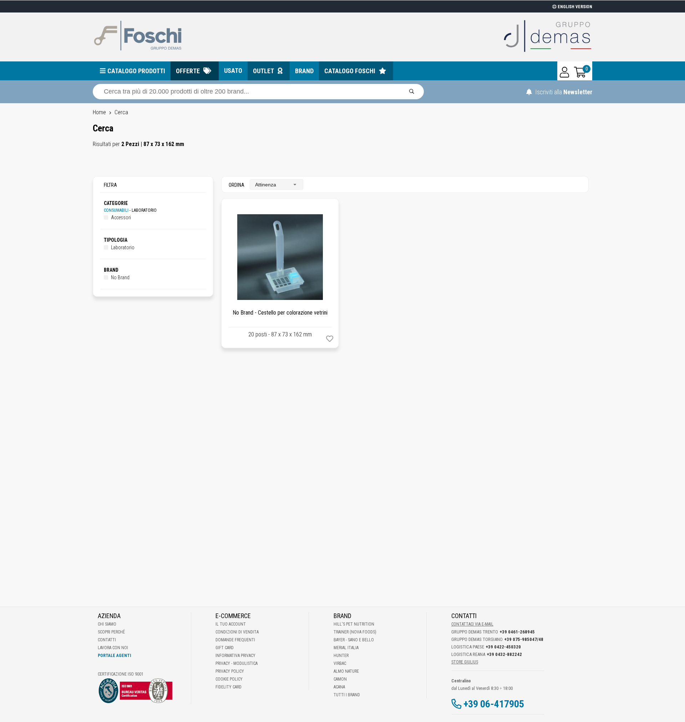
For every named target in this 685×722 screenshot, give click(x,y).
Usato (233, 70)
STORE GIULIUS (464, 662)
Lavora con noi (113, 647)
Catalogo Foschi (349, 71)
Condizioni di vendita (237, 632)
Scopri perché (111, 632)
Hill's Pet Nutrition (354, 624)
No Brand (120, 277)
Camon (340, 679)
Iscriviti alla (563, 92)
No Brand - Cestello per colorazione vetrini (280, 312)
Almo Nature (346, 671)
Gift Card (224, 647)
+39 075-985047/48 (523, 639)
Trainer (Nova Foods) (355, 632)
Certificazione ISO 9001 (120, 674)
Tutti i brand (347, 694)
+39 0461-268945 (517, 632)
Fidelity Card (228, 687)
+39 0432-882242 (504, 654)
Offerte (188, 71)
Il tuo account (230, 624)
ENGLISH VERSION (574, 6)
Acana (339, 687)
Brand (304, 71)
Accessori (120, 217)
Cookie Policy (229, 679)
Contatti (107, 639)
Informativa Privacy (235, 655)
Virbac (340, 663)
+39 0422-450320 (503, 647)
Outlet (263, 71)
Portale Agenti (114, 655)
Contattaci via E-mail (472, 624)
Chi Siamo (107, 624)
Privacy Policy (229, 671)
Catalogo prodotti (136, 71)
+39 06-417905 (493, 704)
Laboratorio (122, 247)
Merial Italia (346, 647)
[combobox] (276, 184)
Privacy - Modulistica (236, 663)
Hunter (341, 655)
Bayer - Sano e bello (354, 639)
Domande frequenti (235, 639)
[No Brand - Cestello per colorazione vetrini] (280, 257)
